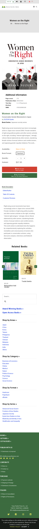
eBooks (4, 397)
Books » (3, 435)
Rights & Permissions (8, 496)
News (3, 471)
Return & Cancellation (8, 494)
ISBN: (7, 107)
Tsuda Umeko (27, 281)
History (4, 366)
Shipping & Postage (7, 482)
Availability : (6, 149)
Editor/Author (7, 190)
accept (25, 526)
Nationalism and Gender (10, 286)
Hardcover (5, 392)
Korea (4, 330)
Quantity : (5, 158)
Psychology (6, 376)
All (11, 23)
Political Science (7, 373)
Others (4, 349)
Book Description (7, 187)
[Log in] (17, 1)
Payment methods (7, 480)
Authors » (4, 438)
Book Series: (6, 122)
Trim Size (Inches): (8, 104)
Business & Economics (9, 361)
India (4, 347)
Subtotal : (5, 162)
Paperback (5, 395)
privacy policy (15, 526)
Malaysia (5, 342)
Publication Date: (11, 101)
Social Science (7, 381)
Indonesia (5, 344)
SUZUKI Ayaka (9, 119)
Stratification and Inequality (11, 421)
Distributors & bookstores (9, 485)
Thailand (5, 337)
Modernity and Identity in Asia (11, 418)
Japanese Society (8, 414)
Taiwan (4, 332)
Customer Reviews (9, 198)
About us (4, 466)
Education (5, 363)
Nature (4, 371)
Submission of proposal (9, 451)
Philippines (6, 335)
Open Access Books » (11, 312)
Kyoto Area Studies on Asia (11, 416)
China (4, 327)
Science (5, 378)
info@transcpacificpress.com (10, 456)
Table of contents (8, 194)
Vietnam (5, 339)
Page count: (9, 98)
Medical (5, 368)
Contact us (5, 469)
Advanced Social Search (10, 409)
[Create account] (21, 1)
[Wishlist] (25, 1)
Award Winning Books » (12, 309)
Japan (4, 325)
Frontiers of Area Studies (10, 411)
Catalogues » (5, 441)
